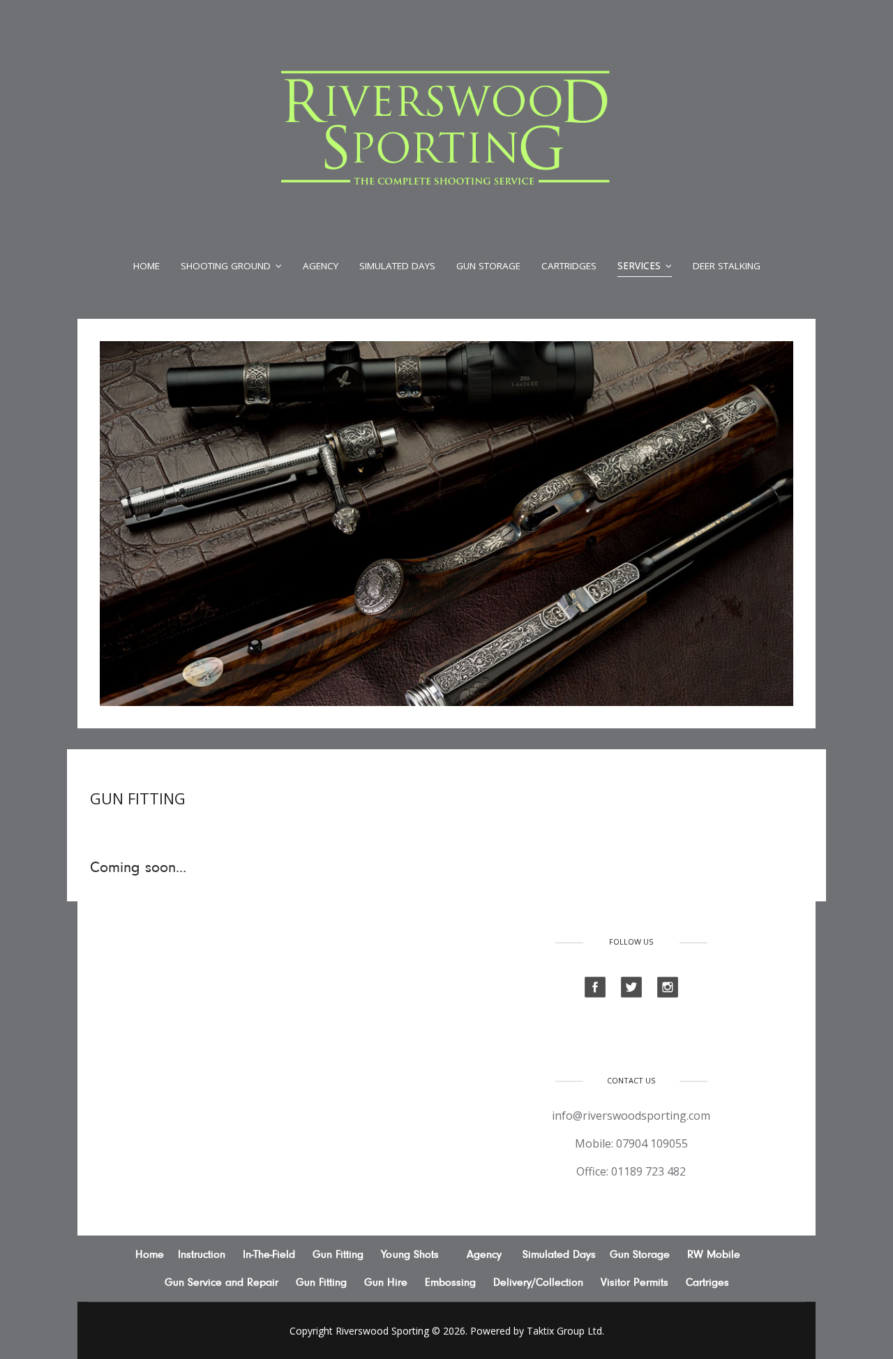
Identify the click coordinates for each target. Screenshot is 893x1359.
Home (146, 266)
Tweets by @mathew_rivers (208, 944)
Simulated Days (397, 266)
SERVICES (639, 266)
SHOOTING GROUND (226, 266)
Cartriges (707, 1282)
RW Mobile (713, 1254)
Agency (320, 266)
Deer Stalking (726, 266)
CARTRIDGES (568, 266)
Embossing (450, 1282)
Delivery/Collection (538, 1282)
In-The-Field (269, 1254)
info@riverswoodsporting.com (631, 1115)
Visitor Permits (634, 1282)
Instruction (201, 1254)
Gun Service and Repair (221, 1282)
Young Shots (410, 1254)
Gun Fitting (340, 1254)
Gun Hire (385, 1282)
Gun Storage (488, 266)
